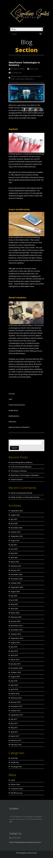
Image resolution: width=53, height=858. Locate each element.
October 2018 (16, 672)
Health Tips (15, 762)
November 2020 (16, 579)
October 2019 (16, 634)
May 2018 (14, 685)
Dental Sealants (17, 479)
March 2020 (15, 613)
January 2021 (15, 570)
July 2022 (14, 519)
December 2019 (16, 625)
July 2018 (14, 681)
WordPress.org (16, 793)
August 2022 (15, 515)
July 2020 (14, 596)
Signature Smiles (19, 69)
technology (20, 79)
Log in (13, 780)
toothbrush (28, 79)
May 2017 (14, 728)
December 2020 (16, 574)
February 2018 (16, 698)
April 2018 (14, 689)
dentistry (25, 76)
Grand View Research (17, 405)
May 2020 (14, 604)
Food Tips (14, 758)
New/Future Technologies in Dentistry (24, 63)
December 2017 (16, 706)
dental (13, 76)
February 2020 (16, 617)
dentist (18, 76)
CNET (10, 399)
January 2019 (15, 664)
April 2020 (14, 608)
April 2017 (14, 732)
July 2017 (14, 719)
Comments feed (17, 789)
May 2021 (14, 553)
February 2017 (16, 740)
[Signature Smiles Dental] (27, 13)
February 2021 (16, 566)
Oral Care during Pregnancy (21, 467)
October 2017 (16, 710)
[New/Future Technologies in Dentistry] (26, 93)
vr (33, 79)
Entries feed (15, 784)
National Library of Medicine (19, 427)
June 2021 (14, 549)
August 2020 (15, 591)
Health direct (13, 410)
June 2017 (14, 723)
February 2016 (16, 745)
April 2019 (14, 655)
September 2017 (17, 715)
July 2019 (14, 647)
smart (13, 79)
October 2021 (16, 532)
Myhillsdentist (14, 416)
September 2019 (17, 638)
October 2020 (16, 583)
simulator (38, 76)
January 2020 (15, 621)
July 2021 (14, 545)
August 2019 (15, 642)
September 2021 (17, 536)
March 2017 (15, 736)
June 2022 (14, 523)
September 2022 (17, 511)
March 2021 (15, 562)
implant (31, 76)
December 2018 (16, 668)
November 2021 (16, 528)
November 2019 (16, 630)
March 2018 (15, 693)
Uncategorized (16, 73)
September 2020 (17, 587)
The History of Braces (19, 471)
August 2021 (15, 540)
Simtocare (12, 421)
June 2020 (14, 600)
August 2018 (15, 676)
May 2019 (14, 651)
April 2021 (14, 557)
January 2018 (15, 702)
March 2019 (15, 659)
